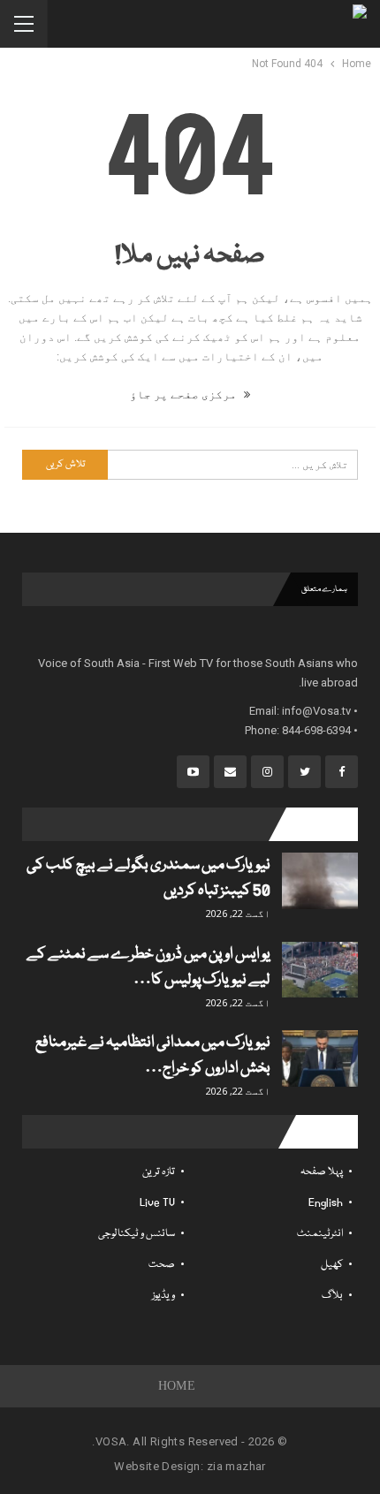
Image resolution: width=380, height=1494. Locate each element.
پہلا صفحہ (321, 1172)
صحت (161, 1264)
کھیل (332, 1264)
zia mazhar (236, 1466)
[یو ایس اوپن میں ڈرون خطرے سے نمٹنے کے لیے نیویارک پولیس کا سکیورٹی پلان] (320, 970)
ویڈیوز (163, 1295)
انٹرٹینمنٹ (320, 1233)
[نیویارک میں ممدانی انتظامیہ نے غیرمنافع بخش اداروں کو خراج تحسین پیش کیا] (320, 1058)
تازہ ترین (158, 1172)
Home (177, 1385)
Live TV (157, 1202)
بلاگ (332, 1295)
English (325, 1202)
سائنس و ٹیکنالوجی (136, 1233)
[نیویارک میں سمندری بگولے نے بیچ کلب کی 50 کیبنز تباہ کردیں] (320, 881)
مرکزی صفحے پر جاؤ (184, 394)
